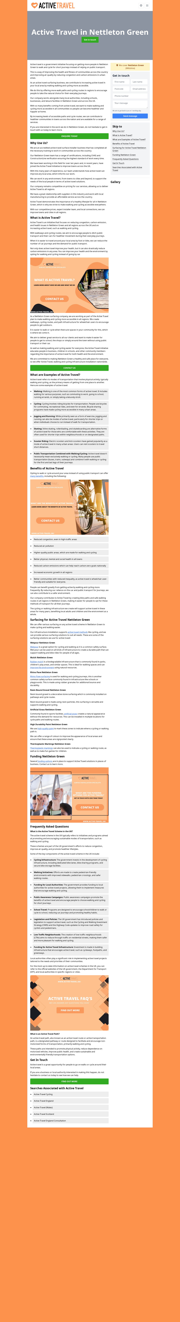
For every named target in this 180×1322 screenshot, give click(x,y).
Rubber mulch (36, 661)
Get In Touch (118, 163)
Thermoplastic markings (41, 748)
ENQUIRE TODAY (69, 136)
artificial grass (70, 713)
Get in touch (90, 39)
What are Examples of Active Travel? (129, 139)
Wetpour (34, 647)
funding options (44, 761)
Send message (130, 116)
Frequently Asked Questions (126, 159)
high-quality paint (45, 728)
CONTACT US (69, 368)
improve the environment (42, 667)
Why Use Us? (118, 131)
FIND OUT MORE (69, 1081)
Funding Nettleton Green (124, 155)
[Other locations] (141, 5)
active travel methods (78, 632)
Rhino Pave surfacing (40, 676)
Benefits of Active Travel (124, 143)
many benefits (36, 476)
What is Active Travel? (122, 135)
